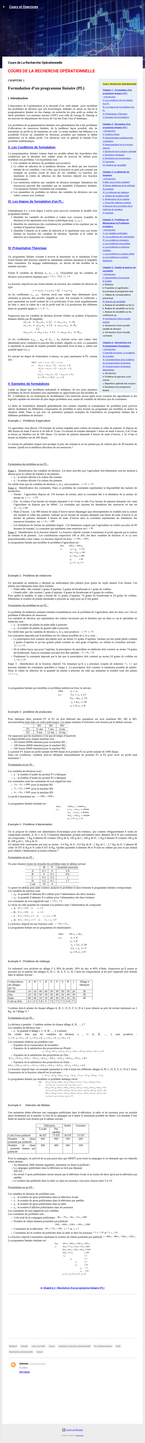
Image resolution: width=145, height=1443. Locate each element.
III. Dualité (107, 281)
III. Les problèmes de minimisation (119, 236)
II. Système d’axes (111, 134)
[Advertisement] (72, 34)
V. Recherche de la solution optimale (119, 151)
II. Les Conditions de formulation (31, 147)
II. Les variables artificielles (115, 233)
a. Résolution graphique (113, 155)
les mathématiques (103, 1346)
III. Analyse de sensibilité (114, 301)
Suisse (40, 1351)
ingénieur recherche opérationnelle (74, 1346)
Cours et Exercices (23, 7)
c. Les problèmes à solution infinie (118, 254)
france (52, 1346)
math (118, 1346)
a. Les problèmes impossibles (116, 243)
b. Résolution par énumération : (117, 158)
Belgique (13, 1346)
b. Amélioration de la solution (116, 199)
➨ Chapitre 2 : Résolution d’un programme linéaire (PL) (72, 1287)
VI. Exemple (108, 213)
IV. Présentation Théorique (115, 114)
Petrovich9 (79, 1435)
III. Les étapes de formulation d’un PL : (36, 201)
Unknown (23, 1363)
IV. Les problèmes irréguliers (116, 240)
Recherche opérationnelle (21, 1351)
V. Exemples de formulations (116, 117)
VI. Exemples (109, 161)
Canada (24, 1346)
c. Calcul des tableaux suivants (117, 202)
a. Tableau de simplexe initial (116, 196)
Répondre (24, 1372)
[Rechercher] (141, 7)
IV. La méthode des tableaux (116, 192)
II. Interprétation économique (116, 277)
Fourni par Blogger (74, 1430)
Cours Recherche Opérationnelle (120, 84)
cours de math (38, 1346)
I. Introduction (109, 97)
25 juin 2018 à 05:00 (37, 1364)
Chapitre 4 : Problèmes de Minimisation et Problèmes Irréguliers (116, 223)
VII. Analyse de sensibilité (114, 165)
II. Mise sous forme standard (116, 182)
